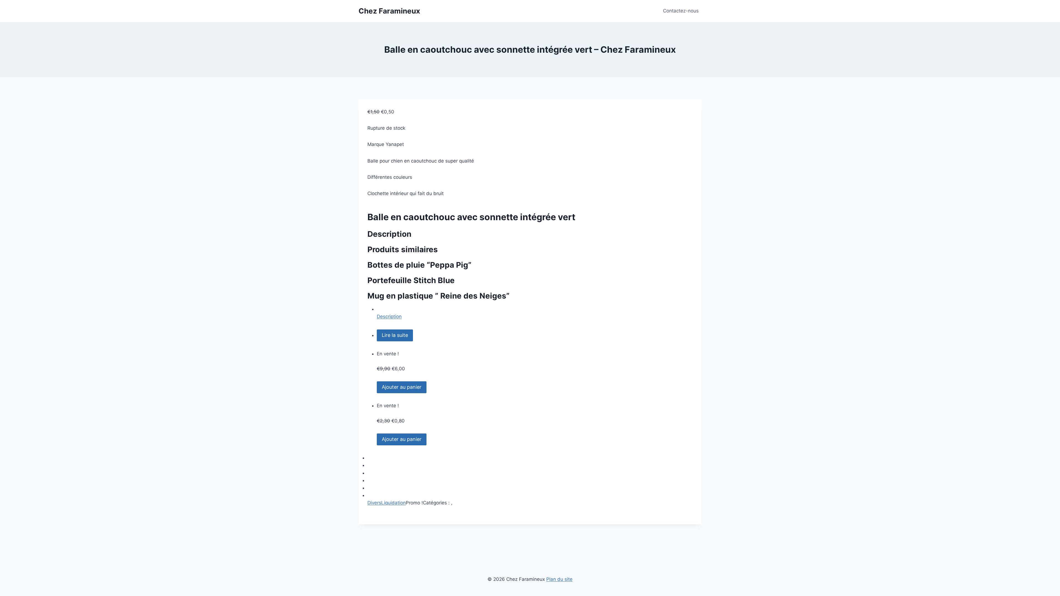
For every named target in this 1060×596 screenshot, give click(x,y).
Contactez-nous (681, 11)
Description (389, 316)
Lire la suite (395, 335)
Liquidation (393, 502)
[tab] (535, 312)
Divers (374, 502)
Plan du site (559, 579)
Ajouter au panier (402, 387)
